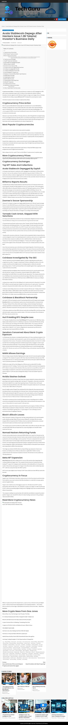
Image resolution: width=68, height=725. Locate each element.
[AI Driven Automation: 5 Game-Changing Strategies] (58, 706)
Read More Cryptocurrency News (12, 85)
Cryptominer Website (25, 647)
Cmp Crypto (17, 644)
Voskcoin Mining (13, 659)
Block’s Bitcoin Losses (9, 78)
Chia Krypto (33, 643)
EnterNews (38, 723)
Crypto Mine (28, 646)
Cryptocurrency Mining (8, 30)
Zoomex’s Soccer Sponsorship (10, 65)
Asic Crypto (19, 641)
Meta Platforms (6, 460)
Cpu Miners (5, 646)
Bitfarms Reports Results (9, 64)
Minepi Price (22, 652)
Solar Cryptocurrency (33, 657)
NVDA (7, 379)
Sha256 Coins (13, 657)
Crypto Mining (34, 646)
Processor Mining (36, 654)
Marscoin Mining (18, 650)
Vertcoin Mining (6, 659)
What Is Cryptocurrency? (29, 152)
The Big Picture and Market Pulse (35, 143)
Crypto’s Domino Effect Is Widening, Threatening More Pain (16, 622)
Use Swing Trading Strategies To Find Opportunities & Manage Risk (17, 639)
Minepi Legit (16, 652)
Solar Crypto (25, 657)
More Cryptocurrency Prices (10, 55)
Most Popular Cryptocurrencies (11, 54)
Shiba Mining (19, 657)
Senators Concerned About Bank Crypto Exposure (15, 73)
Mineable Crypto (33, 650)
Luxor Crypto (11, 650)
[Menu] (6, 19)
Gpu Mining (24, 649)
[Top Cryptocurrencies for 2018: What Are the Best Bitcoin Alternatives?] (9, 679)
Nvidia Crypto (5, 654)
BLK (9, 302)
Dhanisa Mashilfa (7, 42)
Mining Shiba (36, 653)
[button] (6, 19)
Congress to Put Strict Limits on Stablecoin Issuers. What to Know (17, 625)
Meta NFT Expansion (9, 82)
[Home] (3, 19)
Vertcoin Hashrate (41, 657)
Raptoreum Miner (6, 656)
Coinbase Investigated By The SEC (12, 69)
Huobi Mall (39, 649)
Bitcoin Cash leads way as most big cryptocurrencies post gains (16, 619)
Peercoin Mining (22, 654)
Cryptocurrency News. (25, 99)
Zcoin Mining (24, 659)
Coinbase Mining (34, 644)
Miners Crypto (5, 653)
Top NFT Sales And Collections (10, 61)
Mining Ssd (42, 653)
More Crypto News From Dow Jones (12, 88)
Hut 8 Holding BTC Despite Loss (11, 72)
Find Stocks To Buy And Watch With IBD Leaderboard (14, 633)
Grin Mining (29, 649)
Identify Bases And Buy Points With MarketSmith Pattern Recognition (18, 636)
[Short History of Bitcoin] (24, 679)
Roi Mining (36, 656)
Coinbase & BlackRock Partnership (12, 70)
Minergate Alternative (40, 652)
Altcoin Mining (7, 641)
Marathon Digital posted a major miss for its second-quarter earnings (29, 356)
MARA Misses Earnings (9, 75)
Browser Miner (6, 643)
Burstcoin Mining (12, 643)
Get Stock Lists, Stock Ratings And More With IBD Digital (15, 630)
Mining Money (24, 653)
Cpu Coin (40, 644)
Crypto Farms (16, 646)
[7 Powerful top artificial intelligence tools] (9, 706)
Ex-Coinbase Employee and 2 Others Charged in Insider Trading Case (18, 616)
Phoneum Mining (29, 654)
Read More (12, 86)
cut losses (24, 136)
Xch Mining (19, 659)
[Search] (54, 19)
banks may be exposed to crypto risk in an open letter (24, 339)
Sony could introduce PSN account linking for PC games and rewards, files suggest (12, 663)
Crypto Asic (10, 646)
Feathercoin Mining (17, 649)
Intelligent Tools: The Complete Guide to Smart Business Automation (25, 716)
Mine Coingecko (26, 650)
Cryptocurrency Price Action (10, 52)
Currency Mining (33, 647)
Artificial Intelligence (7, 711)
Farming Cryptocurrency (7, 649)
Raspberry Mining (22, 656)
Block (3, 417)
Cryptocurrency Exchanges (10, 59)
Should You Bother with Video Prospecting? (35, 663)
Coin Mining (28, 644)
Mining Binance (18, 653)
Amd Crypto (13, 641)
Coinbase (4, 270)
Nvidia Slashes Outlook (9, 77)
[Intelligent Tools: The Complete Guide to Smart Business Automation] (26, 706)
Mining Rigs (30, 653)
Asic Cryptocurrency (26, 641)
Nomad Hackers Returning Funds (12, 80)
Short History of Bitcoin (23, 686)
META (12, 460)
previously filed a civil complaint (23, 265)
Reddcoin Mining (29, 656)
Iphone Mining (5, 650)
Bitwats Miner (40, 641)
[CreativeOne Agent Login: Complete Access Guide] (42, 706)
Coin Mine (23, 644)
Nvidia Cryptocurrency (13, 654)
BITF (24, 96)
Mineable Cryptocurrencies (8, 652)
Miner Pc (33, 652)
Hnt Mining (34, 649)
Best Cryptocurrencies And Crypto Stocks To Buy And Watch (21, 147)
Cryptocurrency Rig (16, 647)
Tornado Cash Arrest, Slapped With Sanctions (14, 67)
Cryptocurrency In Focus (10, 83)
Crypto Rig (40, 646)
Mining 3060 (11, 653)
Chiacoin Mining (11, 644)
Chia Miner (38, 643)
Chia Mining (5, 644)
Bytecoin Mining (20, 643)
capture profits (31, 136)
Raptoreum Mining (14, 656)
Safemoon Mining (6, 657)
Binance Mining (34, 641)
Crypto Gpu (22, 646)
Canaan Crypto (27, 643)
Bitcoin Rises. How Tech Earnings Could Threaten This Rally (15, 614)
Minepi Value (28, 652)
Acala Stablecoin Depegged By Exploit (12, 62)
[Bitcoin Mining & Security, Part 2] (39, 679)
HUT (27, 320)
